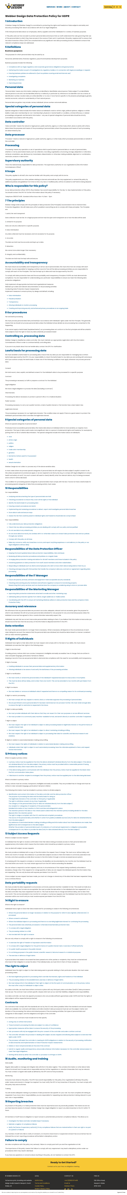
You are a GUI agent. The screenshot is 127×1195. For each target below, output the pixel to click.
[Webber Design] (14, 6)
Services (51, 7)
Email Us (67, 1183)
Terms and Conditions (42, 1183)
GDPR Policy (39, 1180)
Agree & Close (121, 1192)
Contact (76, 7)
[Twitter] (120, 7)
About (67, 7)
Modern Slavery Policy (42, 1189)
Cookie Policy (39, 1186)
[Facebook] (114, 7)
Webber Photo (69, 1186)
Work (59, 7)
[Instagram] (117, 7)
